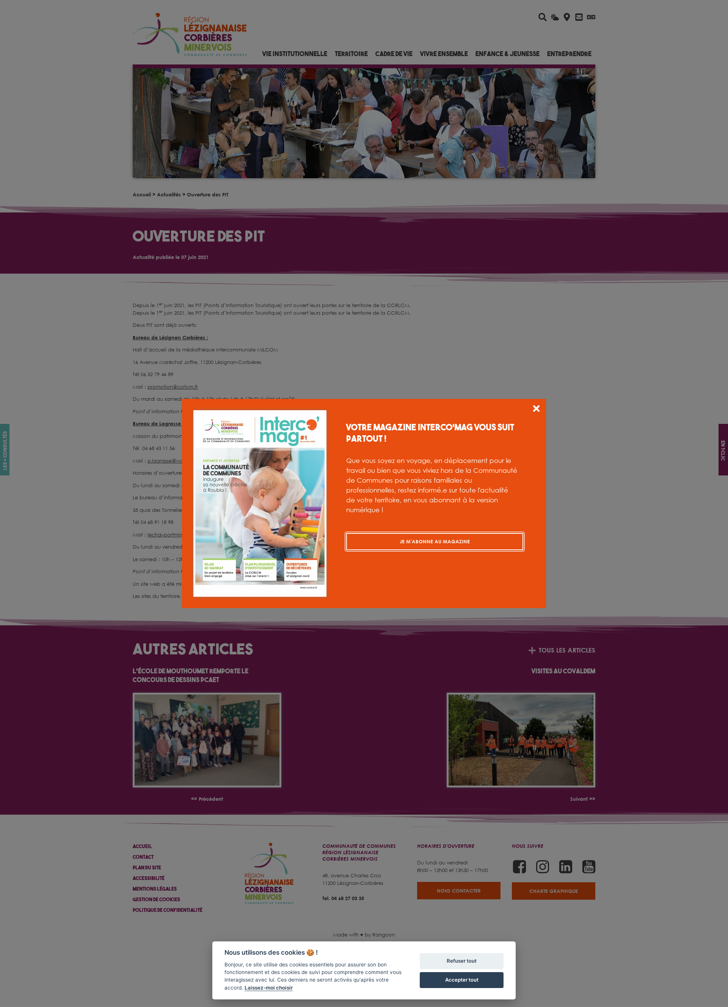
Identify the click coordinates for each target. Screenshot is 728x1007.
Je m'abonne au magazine (435, 541)
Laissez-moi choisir (269, 988)
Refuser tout (462, 961)
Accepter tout (462, 980)
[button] (536, 410)
